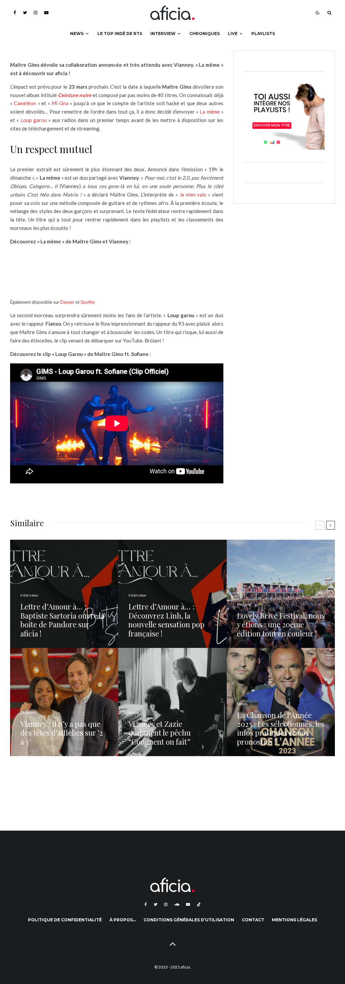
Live (233, 33)
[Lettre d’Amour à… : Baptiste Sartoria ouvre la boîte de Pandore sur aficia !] (64, 594)
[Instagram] (35, 12)
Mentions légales (294, 919)
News (77, 33)
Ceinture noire (74, 95)
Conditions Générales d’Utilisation (189, 919)
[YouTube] (46, 12)
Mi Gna (60, 103)
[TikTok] (198, 904)
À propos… (122, 919)
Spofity (88, 302)
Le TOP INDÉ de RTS (119, 33)
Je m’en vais (193, 194)
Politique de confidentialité (65, 919)
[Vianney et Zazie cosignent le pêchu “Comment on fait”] (172, 702)
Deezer (67, 302)
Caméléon (25, 103)
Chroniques (204, 33)
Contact (253, 919)
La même (209, 112)
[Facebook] (15, 12)
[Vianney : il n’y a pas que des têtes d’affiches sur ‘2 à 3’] (64, 702)
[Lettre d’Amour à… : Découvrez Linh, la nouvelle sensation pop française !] (172, 594)
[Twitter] (25, 12)
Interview (163, 33)
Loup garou (34, 120)
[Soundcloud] (177, 904)
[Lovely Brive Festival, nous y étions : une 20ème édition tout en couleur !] (281, 594)
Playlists (263, 33)
